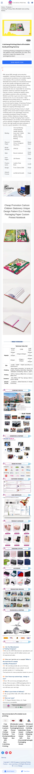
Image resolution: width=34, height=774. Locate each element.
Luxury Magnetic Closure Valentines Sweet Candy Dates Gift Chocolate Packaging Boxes (22, 734)
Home (3, 7)
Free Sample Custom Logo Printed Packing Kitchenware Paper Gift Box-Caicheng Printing (7, 735)
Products (8, 7)
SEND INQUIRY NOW (17, 62)
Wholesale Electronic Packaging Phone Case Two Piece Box (14, 731)
